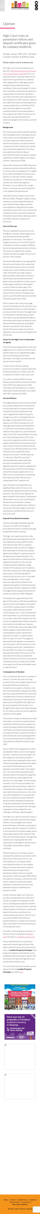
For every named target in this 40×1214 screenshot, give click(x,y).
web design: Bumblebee (20, 1204)
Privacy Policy (14, 1202)
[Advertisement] (20, 1123)
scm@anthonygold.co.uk (25, 937)
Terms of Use (26, 1202)
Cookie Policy (22, 1200)
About (6, 1200)
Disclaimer (32, 1200)
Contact (12, 1200)
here (21, 972)
